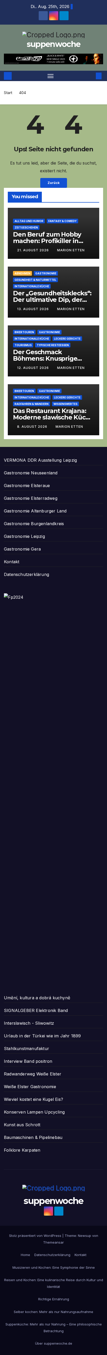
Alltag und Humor (29, 221)
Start (8, 92)
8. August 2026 (32, 427)
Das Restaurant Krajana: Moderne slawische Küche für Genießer (53, 417)
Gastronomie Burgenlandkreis (34, 523)
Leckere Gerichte (67, 338)
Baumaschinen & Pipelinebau (33, 1137)
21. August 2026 (33, 250)
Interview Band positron (28, 1061)
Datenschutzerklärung (26, 574)
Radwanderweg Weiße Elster (32, 1073)
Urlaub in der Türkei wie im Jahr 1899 (42, 1035)
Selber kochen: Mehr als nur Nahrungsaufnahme (53, 1312)
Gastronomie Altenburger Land (35, 511)
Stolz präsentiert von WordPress (35, 1235)
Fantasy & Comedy (62, 221)
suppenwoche (53, 44)
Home (25, 1255)
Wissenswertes (65, 403)
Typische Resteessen (53, 345)
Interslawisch (17, 1023)
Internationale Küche (32, 286)
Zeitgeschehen (26, 227)
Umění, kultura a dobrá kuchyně (37, 997)
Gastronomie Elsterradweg (30, 498)
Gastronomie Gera (22, 549)
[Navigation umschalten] (50, 76)
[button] (90, 76)
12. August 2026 (33, 368)
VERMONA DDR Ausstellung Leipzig (40, 460)
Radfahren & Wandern (32, 403)
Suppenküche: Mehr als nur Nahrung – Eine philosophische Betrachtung (53, 1327)
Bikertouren (24, 332)
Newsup (84, 1235)
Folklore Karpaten (22, 1150)
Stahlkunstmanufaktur (26, 1048)
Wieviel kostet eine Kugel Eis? (33, 1099)
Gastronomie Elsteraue (27, 485)
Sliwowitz (44, 1023)
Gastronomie (45, 273)
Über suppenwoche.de (53, 1343)
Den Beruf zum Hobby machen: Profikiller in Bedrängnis (47, 241)
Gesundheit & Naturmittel (35, 279)
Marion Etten (71, 250)
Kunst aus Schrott (22, 1124)
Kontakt (11, 561)
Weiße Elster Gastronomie (30, 1086)
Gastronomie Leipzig (24, 536)
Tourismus (23, 345)
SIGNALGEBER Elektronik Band (36, 1010)
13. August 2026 (33, 309)
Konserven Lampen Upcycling (34, 1112)
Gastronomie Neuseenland (31, 472)
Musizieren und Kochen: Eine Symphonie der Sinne (53, 1267)
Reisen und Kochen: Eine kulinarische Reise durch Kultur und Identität (53, 1283)
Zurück (54, 183)
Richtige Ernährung (53, 1299)
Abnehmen (22, 273)
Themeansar (53, 1242)
